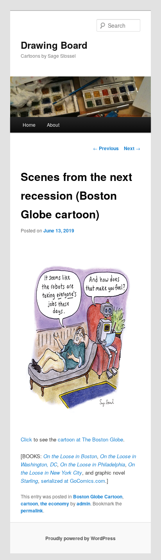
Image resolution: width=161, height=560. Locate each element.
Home (29, 124)
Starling (29, 480)
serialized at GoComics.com (73, 480)
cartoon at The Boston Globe (90, 439)
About (53, 124)
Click (26, 439)
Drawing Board (54, 44)
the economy (54, 503)
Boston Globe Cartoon (97, 496)
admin (83, 503)
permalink (32, 510)
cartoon (29, 503)
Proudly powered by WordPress (80, 538)
